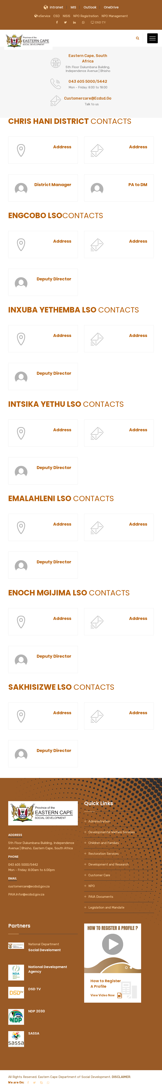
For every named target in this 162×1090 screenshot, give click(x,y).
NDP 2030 (36, 1011)
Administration (99, 821)
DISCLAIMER (121, 1077)
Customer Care (99, 875)
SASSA (33, 1033)
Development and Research (108, 864)
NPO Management (114, 16)
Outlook (90, 7)
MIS (73, 7)
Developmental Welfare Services (111, 832)
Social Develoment (44, 950)
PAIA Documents (100, 897)
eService (44, 16)
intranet (56, 7)
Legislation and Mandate (106, 907)
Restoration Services (103, 854)
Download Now (104, 995)
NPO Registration (86, 16)
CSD (56, 16)
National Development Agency (47, 969)
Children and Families (103, 843)
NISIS (66, 16)
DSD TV (34, 989)
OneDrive (111, 7)
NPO (91, 886)
